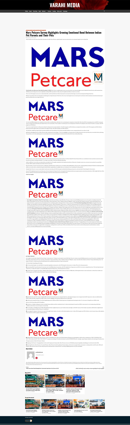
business (97, 363)
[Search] (104, 11)
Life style (27, 406)
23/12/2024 (34, 37)
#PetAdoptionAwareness (40, 363)
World (40, 11)
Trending (54, 11)
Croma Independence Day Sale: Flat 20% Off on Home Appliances (81, 411)
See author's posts (40, 354)
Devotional (75, 407)
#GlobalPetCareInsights (68, 362)
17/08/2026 (65, 413)
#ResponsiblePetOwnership (83, 363)
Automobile (43, 406)
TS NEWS (47, 386)
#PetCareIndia (46, 363)
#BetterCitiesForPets (37, 362)
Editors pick (59, 11)
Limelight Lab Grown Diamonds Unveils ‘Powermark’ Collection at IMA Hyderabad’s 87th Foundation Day (74, 390)
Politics (26, 11)
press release (68, 386)
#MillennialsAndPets (96, 362)
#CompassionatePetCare (45, 362)
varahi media (65, 5)
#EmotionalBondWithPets (53, 362)
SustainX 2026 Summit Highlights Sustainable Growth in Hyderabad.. (33, 389)
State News (35, 11)
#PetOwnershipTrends (64, 363)
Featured (49, 11)
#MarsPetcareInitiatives (89, 362)
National (43, 11)
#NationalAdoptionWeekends (30, 363)
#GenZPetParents (61, 362)
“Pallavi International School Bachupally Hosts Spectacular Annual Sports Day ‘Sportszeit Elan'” (42, 367)
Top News (41, 30)
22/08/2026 (33, 391)
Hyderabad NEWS (35, 405)
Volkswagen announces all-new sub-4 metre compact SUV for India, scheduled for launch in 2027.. (54, 390)
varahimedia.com (29, 37)
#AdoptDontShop (30, 362)
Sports (30, 11)
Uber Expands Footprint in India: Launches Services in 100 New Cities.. (96, 411)
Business (27, 30)
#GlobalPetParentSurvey (76, 362)
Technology (65, 11)
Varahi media (32, 364)
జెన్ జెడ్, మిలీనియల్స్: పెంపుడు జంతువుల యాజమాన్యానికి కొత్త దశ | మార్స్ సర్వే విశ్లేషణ (90, 367)
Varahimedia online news (38, 364)
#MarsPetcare (83, 362)
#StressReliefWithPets (91, 363)
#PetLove (58, 363)
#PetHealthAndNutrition (53, 363)
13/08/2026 (81, 412)
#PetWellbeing (76, 363)
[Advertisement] (65, 20)
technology (27, 364)
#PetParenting (71, 363)
